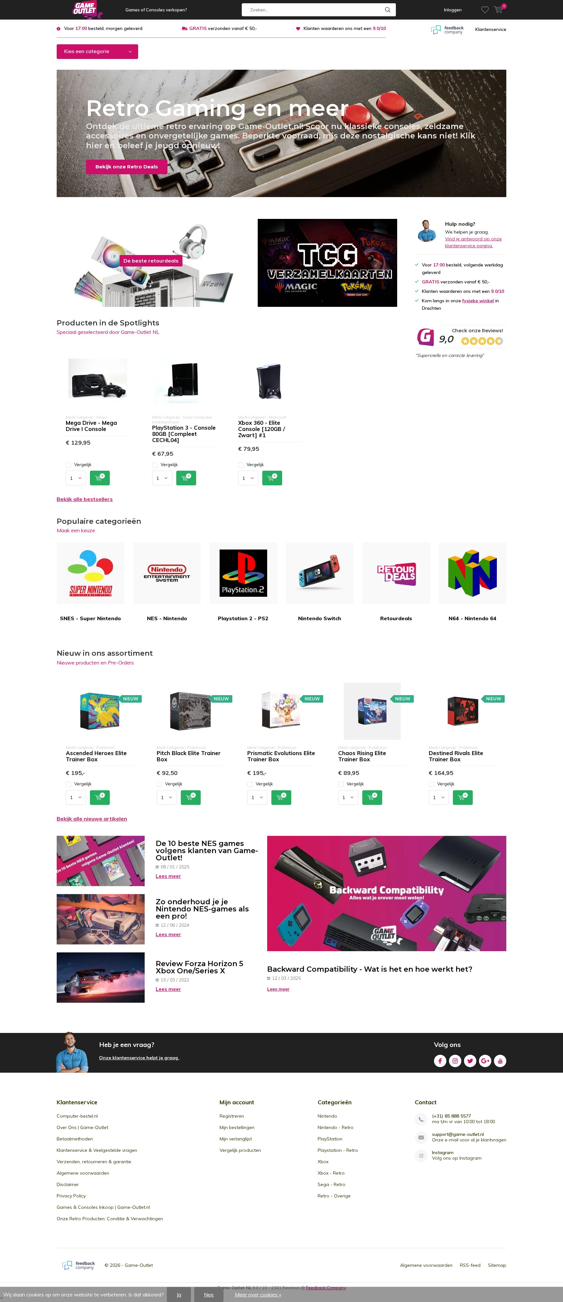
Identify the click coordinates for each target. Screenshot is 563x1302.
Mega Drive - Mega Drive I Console (91, 425)
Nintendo (327, 1116)
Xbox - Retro (331, 1173)
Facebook (440, 1061)
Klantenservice (490, 29)
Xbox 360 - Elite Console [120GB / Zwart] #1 (261, 428)
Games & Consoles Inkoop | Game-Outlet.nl (103, 1207)
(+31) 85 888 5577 (451, 1116)
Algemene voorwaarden (83, 1173)
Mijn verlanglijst (236, 1139)
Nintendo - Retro (336, 1127)
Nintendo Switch (319, 618)
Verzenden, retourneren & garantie (94, 1162)
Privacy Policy (71, 1196)
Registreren (232, 1116)
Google (485, 1061)
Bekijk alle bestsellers (85, 499)
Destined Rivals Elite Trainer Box (456, 756)
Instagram (455, 1061)
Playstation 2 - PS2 (243, 618)
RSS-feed (470, 1265)
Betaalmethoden (75, 1139)
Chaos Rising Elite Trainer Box (362, 756)
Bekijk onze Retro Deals (126, 167)
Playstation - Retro (338, 1150)
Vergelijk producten (240, 1150)
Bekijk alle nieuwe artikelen (92, 818)
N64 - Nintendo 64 (473, 618)
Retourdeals (396, 618)
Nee (209, 1294)
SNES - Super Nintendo (90, 618)
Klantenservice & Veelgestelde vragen (97, 1150)
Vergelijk (83, 464)
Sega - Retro (331, 1184)
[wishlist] (485, 10)
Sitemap (497, 1265)
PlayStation (330, 1139)
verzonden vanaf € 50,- (223, 28)
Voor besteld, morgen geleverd (103, 28)
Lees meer (168, 876)
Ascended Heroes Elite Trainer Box (96, 756)
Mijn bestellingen (237, 1127)
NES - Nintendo (167, 618)
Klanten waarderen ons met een (345, 28)
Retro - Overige (334, 1196)
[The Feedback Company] (447, 29)
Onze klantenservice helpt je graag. (139, 1058)
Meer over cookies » (258, 1294)
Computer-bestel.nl (77, 1116)
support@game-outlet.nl (458, 1134)
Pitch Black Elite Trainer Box (189, 756)
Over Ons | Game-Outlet (82, 1127)
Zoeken (388, 9)
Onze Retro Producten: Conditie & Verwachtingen (110, 1219)
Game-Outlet (139, 1265)
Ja (179, 1294)
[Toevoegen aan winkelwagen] (100, 478)
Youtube (500, 1061)
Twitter (470, 1061)
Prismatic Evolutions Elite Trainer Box (281, 756)
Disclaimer (68, 1184)
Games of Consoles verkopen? (156, 9)
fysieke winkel (478, 301)
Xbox (323, 1162)
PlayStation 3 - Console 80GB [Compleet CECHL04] (184, 433)
